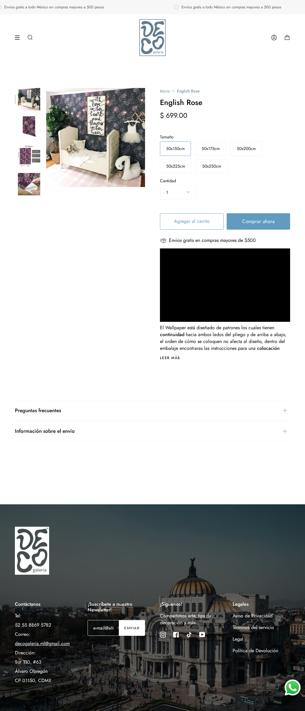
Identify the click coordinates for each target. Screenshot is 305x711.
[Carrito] (287, 37)
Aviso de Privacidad (253, 615)
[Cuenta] (274, 37)
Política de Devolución (255, 650)
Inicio (165, 91)
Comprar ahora (258, 221)
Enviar (131, 628)
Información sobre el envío (45, 431)
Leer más (170, 358)
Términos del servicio (253, 627)
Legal (238, 639)
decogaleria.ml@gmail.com (42, 643)
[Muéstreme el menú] (19, 37)
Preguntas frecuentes (38, 410)
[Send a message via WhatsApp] (292, 687)
